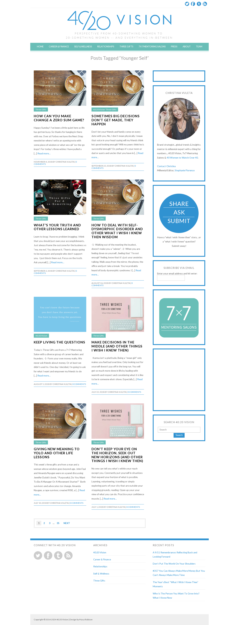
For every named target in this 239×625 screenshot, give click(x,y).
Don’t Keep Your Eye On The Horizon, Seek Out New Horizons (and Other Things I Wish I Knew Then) (117, 455)
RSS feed (68, 555)
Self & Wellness (83, 46)
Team (199, 46)
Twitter (187, 4)
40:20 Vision (99, 109)
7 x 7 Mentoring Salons (152, 46)
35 (58, 523)
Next (67, 523)
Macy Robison (86, 619)
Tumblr (199, 4)
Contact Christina (166, 166)
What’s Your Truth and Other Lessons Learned (57, 227)
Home (40, 46)
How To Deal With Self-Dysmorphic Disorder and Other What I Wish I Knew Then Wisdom (117, 231)
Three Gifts (126, 46)
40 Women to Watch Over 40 (182, 157)
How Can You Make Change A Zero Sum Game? (59, 118)
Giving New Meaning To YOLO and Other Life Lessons (57, 453)
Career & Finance (59, 46)
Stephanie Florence (185, 170)
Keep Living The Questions (59, 342)
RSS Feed (205, 4)
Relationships (105, 46)
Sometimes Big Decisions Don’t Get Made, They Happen (116, 120)
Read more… (44, 153)
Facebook (193, 4)
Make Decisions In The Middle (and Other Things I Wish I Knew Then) (117, 346)
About (187, 46)
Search (179, 435)
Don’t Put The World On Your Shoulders (174, 563)
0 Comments (79, 384)
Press (174, 46)
